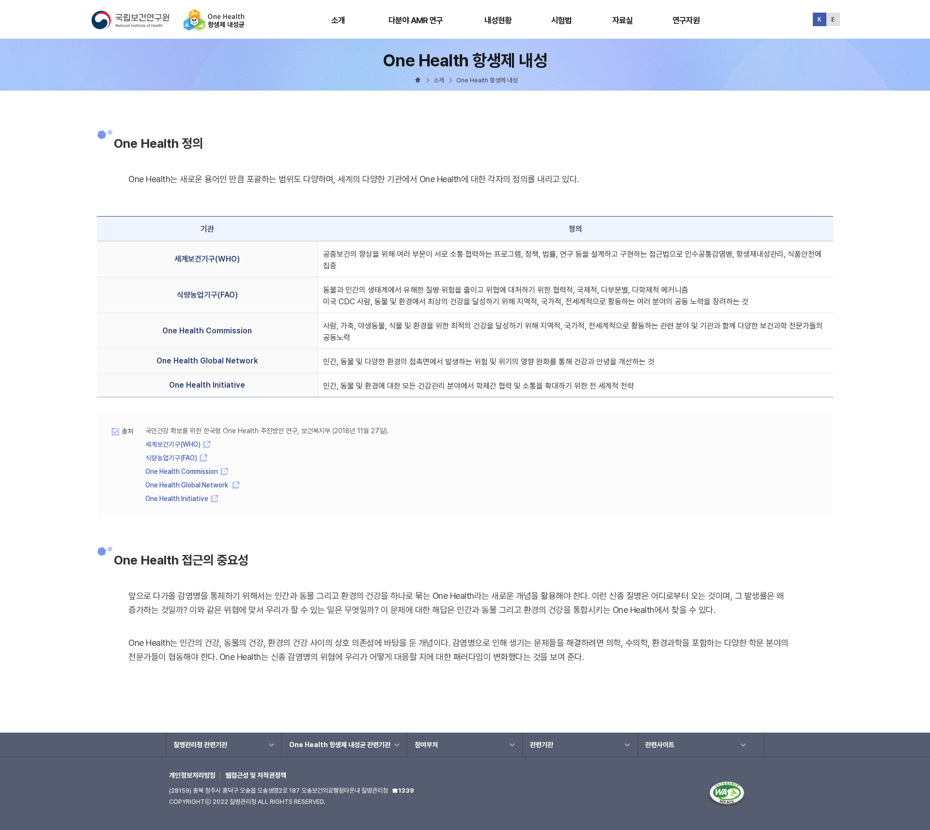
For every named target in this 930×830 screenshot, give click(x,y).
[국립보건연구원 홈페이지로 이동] (137, 26)
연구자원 (686, 20)
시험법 (561, 20)
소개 (338, 20)
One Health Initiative (176, 498)
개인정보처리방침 (192, 775)
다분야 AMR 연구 (415, 20)
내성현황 (498, 20)
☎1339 (403, 790)
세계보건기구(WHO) (173, 444)
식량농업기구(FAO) (171, 458)
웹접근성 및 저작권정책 (255, 775)
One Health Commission (181, 471)
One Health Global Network (187, 485)
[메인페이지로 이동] (214, 26)
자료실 (622, 20)
